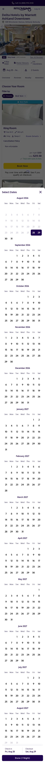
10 (11, 220)
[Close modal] (40, 192)
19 (23, 226)
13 (28, 220)
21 (33, 226)
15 (39, 220)
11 (17, 220)
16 (6, 226)
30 (6, 238)
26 (22, 232)
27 (28, 232)
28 (33, 232)
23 (6, 232)
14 (33, 220)
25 (17, 232)
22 (39, 226)
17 (11, 226)
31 (11, 238)
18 (17, 226)
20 (28, 226)
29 (39, 232)
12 (23, 220)
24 (11, 232)
